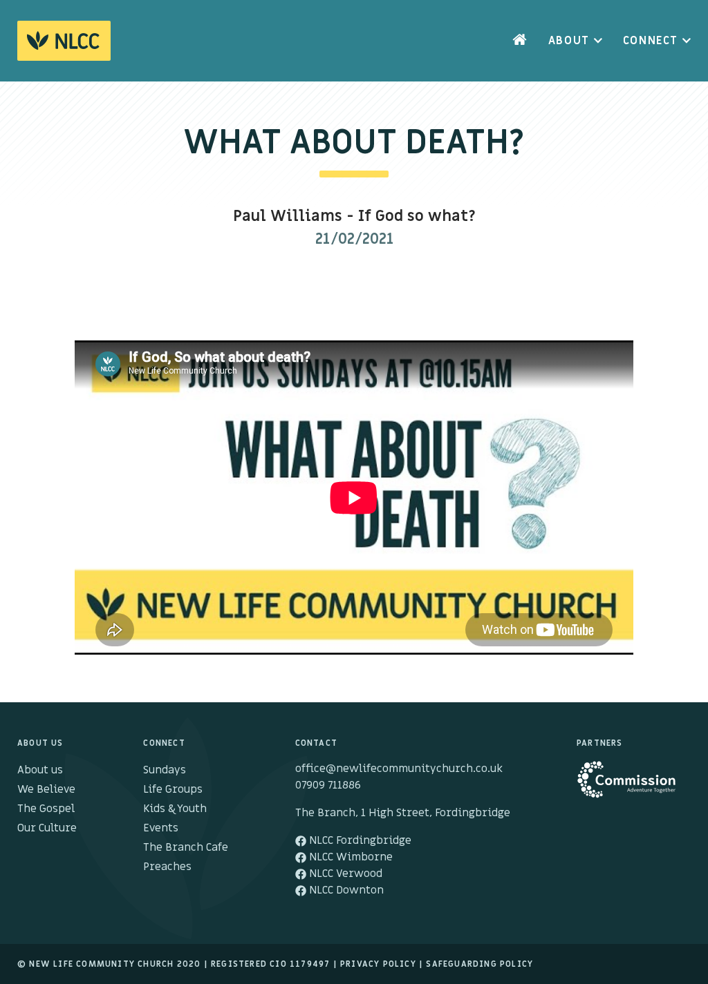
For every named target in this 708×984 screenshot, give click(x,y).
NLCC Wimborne (349, 857)
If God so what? (417, 216)
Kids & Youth (175, 808)
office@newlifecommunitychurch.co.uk (399, 768)
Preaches (167, 866)
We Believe (46, 789)
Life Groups (173, 789)
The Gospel (46, 808)
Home (520, 40)
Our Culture (47, 828)
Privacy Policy (378, 963)
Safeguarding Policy (479, 963)
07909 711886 (328, 785)
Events (160, 828)
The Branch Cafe (185, 847)
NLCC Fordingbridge (358, 840)
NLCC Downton (345, 890)
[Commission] (634, 786)
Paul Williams (287, 216)
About (569, 40)
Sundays (164, 770)
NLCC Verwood (344, 873)
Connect (650, 40)
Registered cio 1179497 (270, 963)
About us (40, 770)
